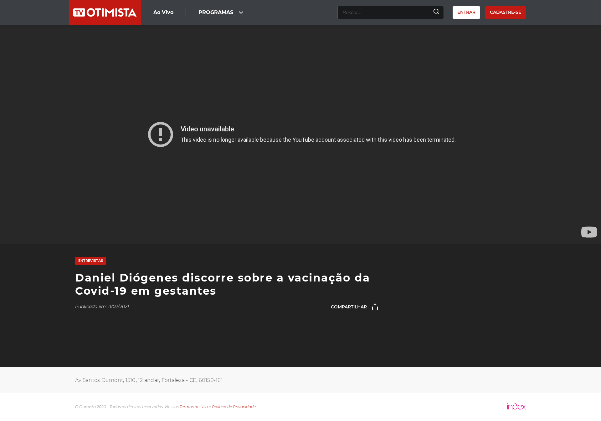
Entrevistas (90, 260)
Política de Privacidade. (234, 406)
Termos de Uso (194, 406)
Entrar (466, 12)
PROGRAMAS (215, 12)
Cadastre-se (505, 12)
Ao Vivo (163, 12)
